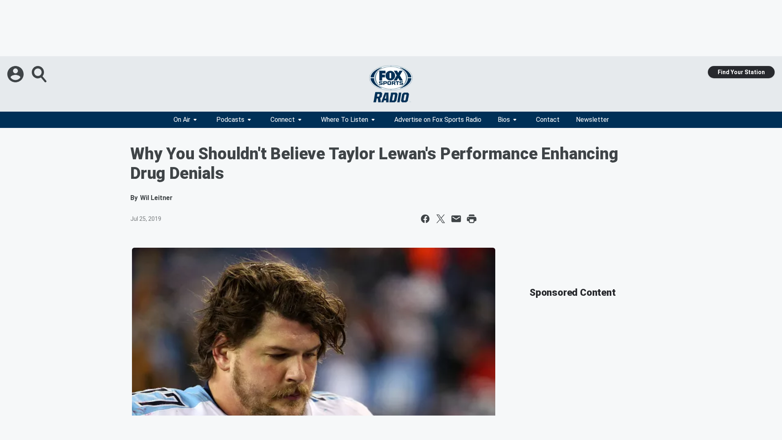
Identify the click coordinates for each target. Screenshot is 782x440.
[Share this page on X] (440, 218)
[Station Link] (391, 84)
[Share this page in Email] (456, 218)
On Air (182, 119)
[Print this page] (471, 218)
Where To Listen (344, 119)
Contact (548, 119)
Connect (282, 119)
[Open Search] (40, 74)
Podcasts (230, 119)
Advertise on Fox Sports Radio (437, 119)
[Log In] (16, 74)
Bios (504, 119)
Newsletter (592, 119)
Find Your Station (741, 72)
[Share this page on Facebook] (425, 218)
